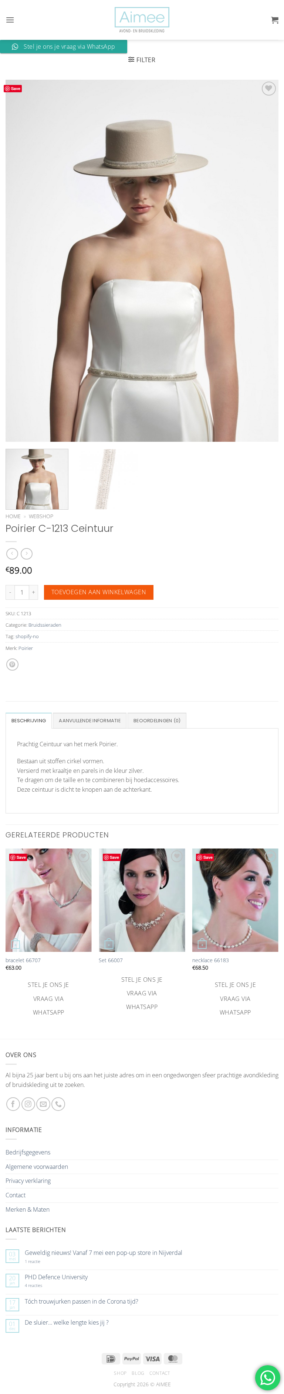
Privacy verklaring (28, 1181)
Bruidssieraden (44, 625)
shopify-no (27, 636)
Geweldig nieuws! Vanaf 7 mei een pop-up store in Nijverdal (103, 1252)
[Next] (263, 260)
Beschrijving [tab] (28, 720)
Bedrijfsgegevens (28, 1152)
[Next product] (12, 554)
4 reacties (42, 1285)
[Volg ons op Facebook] (13, 1104)
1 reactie (41, 1261)
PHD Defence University (56, 1277)
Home (13, 516)
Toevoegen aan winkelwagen (98, 592)
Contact (16, 1195)
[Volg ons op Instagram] (28, 1104)
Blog (138, 1373)
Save (15, 88)
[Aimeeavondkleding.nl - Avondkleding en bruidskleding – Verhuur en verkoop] (142, 20)
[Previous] (20, 260)
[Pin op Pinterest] (12, 664)
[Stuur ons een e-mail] (43, 1104)
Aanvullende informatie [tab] (90, 720)
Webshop (41, 516)
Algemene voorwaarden (37, 1167)
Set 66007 (111, 960)
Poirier (25, 648)
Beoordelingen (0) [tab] (156, 720)
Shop (120, 1373)
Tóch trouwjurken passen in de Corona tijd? (81, 1301)
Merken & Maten (28, 1209)
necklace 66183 (210, 960)
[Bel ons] (58, 1104)
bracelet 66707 (23, 960)
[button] (10, 20)
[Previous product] (26, 554)
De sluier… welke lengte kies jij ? (67, 1322)
